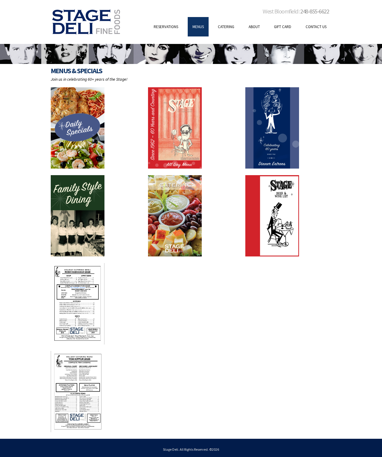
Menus (198, 26)
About (254, 26)
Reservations (166, 26)
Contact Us (316, 26)
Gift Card (282, 26)
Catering (226, 26)
